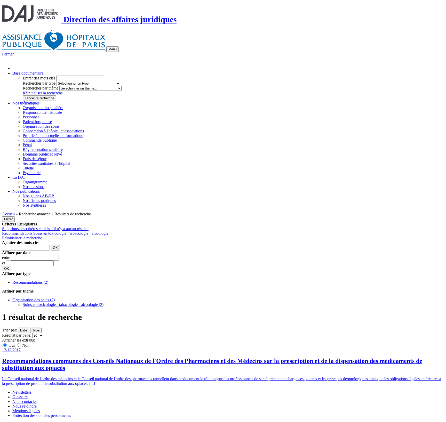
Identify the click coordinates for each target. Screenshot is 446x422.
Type (35, 330)
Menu (112, 49)
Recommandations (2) (30, 282)
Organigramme (35, 182)
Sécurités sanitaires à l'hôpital (46, 163)
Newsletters (21, 392)
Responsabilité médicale (42, 112)
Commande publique (40, 140)
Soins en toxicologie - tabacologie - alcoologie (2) (63, 304)
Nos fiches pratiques (39, 200)
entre (6, 257)
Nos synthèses (34, 205)
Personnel (31, 117)
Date (23, 330)
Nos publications (26, 191)
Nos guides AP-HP (38, 196)
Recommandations (17, 233)
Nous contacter (24, 401)
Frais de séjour (34, 159)
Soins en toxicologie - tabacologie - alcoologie (70, 233)
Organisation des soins (41, 126)
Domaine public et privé (42, 154)
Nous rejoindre (24, 406)
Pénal (27, 145)
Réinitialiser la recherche (43, 93)
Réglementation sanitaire (43, 149)
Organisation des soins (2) (33, 300)
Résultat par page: (16, 335)
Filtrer (8, 219)
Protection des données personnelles (41, 415)
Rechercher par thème (40, 88)
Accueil (8, 214)
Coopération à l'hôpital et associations (53, 131)
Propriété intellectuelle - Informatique (53, 135)
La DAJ (19, 177)
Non (25, 345)
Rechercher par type (39, 83)
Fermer (8, 54)
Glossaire (20, 397)
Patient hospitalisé (37, 121)
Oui (11, 345)
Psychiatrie (32, 173)
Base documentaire (27, 73)
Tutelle (28, 168)
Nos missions (33, 186)
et (4, 263)
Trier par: (9, 330)
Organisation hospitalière (43, 108)
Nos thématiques (25, 103)
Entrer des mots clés (39, 78)
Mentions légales (26, 411)
